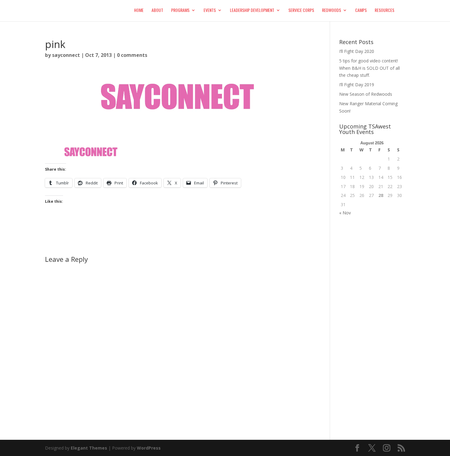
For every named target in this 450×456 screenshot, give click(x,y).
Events (210, 10)
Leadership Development (252, 10)
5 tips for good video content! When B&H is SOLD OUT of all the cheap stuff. (369, 68)
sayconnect (66, 55)
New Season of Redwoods (365, 94)
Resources (384, 10)
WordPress (149, 448)
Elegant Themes (89, 448)
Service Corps (301, 10)
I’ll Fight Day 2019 (356, 84)
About (157, 10)
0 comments (132, 55)
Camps (361, 10)
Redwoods (331, 10)
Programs (180, 10)
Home (139, 10)
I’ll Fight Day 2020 (356, 51)
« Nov (345, 213)
